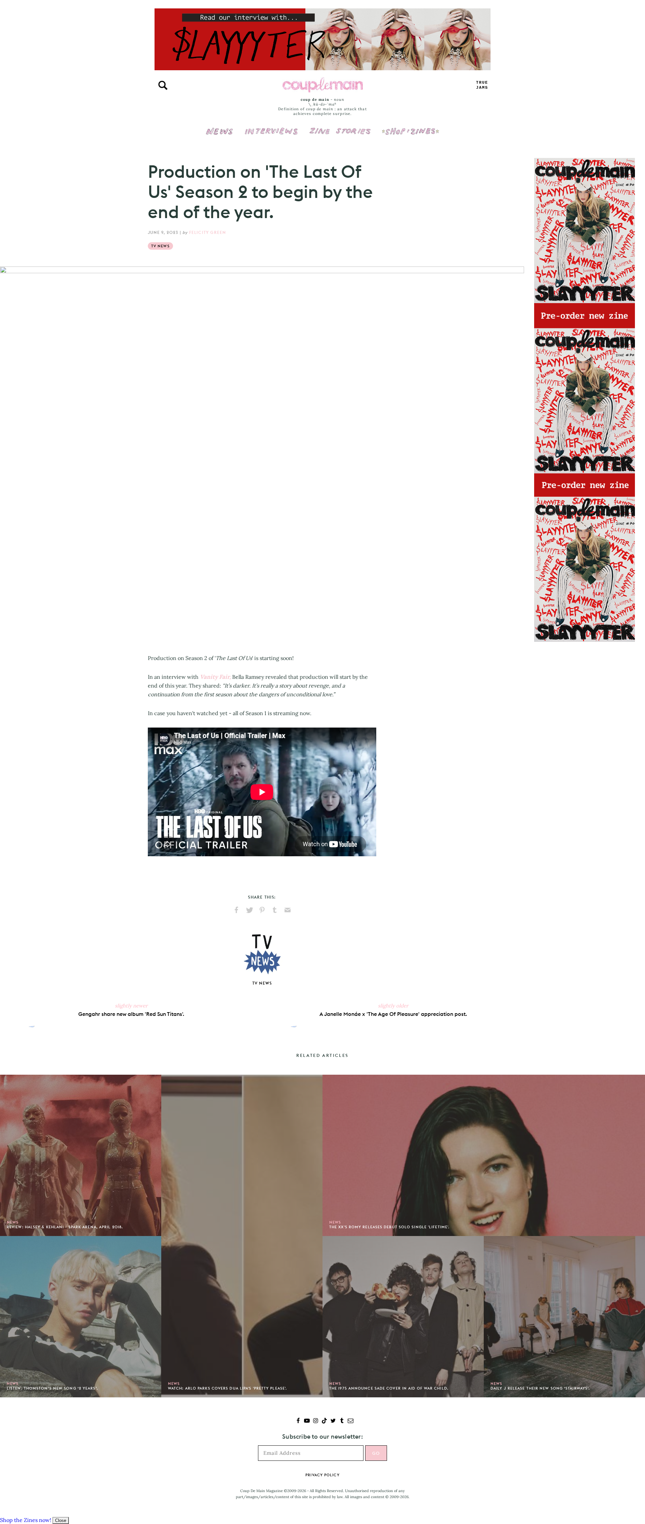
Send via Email (287, 910)
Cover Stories (340, 127)
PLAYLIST (482, 85)
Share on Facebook (236, 910)
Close (60, 1520)
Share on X (249, 910)
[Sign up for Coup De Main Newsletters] (350, 1421)
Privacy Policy (322, 1475)
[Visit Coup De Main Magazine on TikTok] (324, 1421)
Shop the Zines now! (25, 1520)
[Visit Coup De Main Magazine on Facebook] (298, 1421)
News (219, 135)
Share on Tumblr (274, 910)
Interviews (271, 127)
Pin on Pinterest (262, 910)
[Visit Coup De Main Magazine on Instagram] (315, 1421)
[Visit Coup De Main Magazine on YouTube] (307, 1421)
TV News (160, 246)
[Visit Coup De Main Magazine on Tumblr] (342, 1421)
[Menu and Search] (163, 85)
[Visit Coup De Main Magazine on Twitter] (333, 1421)
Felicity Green (207, 232)
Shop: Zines (410, 127)
